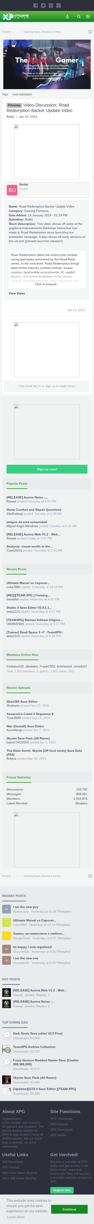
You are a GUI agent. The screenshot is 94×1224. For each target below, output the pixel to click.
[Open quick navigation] (90, 32)
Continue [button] (69, 1209)
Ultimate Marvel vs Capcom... (28, 583)
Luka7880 (13, 587)
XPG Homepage (61, 1118)
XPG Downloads (61, 1129)
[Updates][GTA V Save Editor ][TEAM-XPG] (44, 1089)
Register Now (62, 1190)
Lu (6, 922)
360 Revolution (12, 1161)
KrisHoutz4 (64, 666)
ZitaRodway (15, 513)
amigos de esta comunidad (27, 522)
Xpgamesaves (12, 1118)
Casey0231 (14, 550)
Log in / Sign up (67, 16)
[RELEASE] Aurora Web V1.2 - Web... (33, 534)
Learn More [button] (16, 1217)
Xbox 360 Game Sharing (19, 1178)
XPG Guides (10, 1167)
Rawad (11, 501)
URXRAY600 (15, 624)
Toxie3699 (14, 718)
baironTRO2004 (18, 742)
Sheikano (13, 705)
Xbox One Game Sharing (19, 1172)
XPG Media (58, 1135)
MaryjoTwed (21, 938)
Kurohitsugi (14, 730)
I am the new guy (25, 907)
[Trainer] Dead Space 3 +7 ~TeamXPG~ (35, 632)
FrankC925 (47, 666)
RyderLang (20, 911)
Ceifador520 (15, 666)
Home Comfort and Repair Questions (34, 509)
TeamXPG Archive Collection (34, 1047)
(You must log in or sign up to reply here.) (47, 386)
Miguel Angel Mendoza (22, 526)
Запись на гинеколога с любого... (39, 933)
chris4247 (80, 666)
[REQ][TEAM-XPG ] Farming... (28, 595)
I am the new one (25, 958)
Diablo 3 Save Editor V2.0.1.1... (29, 607)
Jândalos (31, 666)
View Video (17, 293)
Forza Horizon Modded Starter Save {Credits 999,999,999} (45, 1062)
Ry (6, 909)
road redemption (22, 94)
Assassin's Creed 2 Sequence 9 (30, 714)
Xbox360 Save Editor (22, 701)
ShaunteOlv (21, 951)
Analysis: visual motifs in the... (30, 546)
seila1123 (13, 611)
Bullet (29, 219)
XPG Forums (59, 1124)
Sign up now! (47, 469)
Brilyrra (11, 758)
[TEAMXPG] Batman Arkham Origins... (35, 620)
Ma (6, 935)
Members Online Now (22, 654)
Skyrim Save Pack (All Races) (28, 738)
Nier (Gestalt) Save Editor (25, 726)
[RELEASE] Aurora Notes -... (27, 497)
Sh (6, 949)
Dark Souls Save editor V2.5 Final (38, 1033)
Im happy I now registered (32, 947)
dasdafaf (13, 599)
